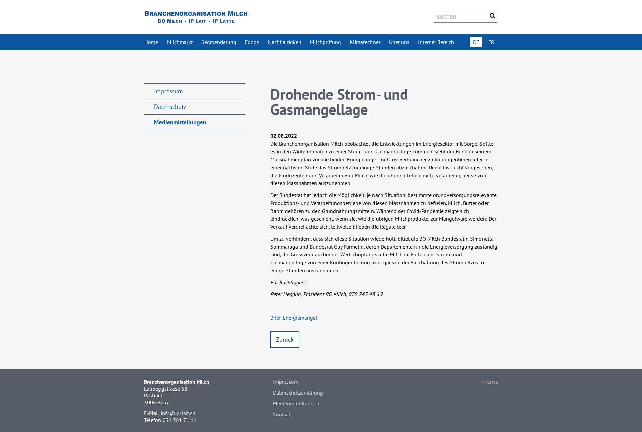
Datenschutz (170, 107)
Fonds (252, 42)
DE (476, 42)
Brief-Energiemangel (293, 317)
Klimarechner (365, 42)
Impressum (168, 91)
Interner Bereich (436, 42)
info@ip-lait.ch (177, 413)
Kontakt (282, 414)
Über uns (399, 42)
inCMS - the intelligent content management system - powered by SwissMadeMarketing (489, 382)
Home (151, 42)
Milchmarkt (180, 42)
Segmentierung (218, 42)
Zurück (285, 339)
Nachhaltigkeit (284, 42)
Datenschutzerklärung (298, 392)
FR (491, 42)
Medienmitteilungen (180, 122)
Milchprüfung (325, 42)
